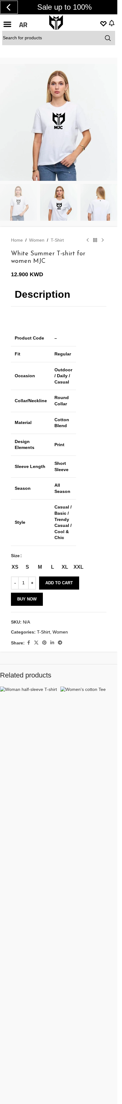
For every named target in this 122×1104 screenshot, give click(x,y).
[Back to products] (95, 240)
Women (36, 240)
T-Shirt (57, 240)
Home (17, 240)
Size (15, 555)
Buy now (27, 599)
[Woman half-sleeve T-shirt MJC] (28, 920)
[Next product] (102, 240)
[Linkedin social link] (52, 643)
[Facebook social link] (28, 643)
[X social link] (36, 643)
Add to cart (59, 583)
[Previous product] (87, 240)
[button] (7, 24)
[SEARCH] (108, 38)
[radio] (15, 567)
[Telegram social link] (60, 643)
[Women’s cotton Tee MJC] (89, 920)
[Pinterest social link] (44, 643)
